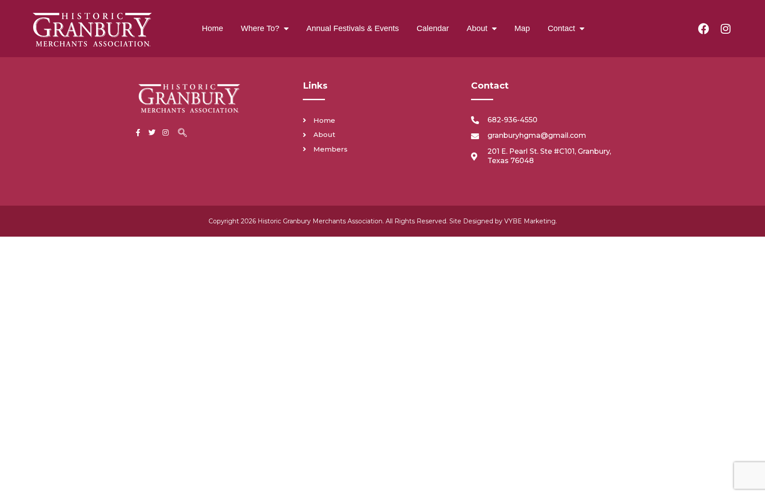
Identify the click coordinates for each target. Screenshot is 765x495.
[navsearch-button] (182, 133)
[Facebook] (703, 28)
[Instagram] (726, 28)
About (477, 28)
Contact (561, 28)
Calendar (433, 28)
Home (212, 28)
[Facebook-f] (138, 132)
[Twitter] (151, 132)
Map (522, 28)
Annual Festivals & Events (352, 28)
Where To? (260, 28)
